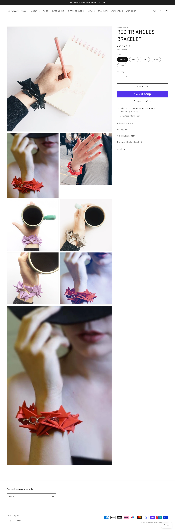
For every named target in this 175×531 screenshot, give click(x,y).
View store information (130, 116)
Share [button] (122, 149)
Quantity (120, 72)
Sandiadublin (150, 522)
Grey (122, 65)
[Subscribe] (53, 497)
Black (122, 59)
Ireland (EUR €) (15, 521)
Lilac (144, 59)
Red (134, 59)
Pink (156, 59)
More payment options (142, 101)
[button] (35, 11)
